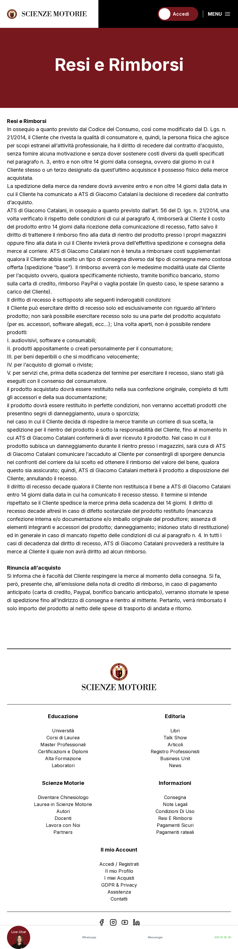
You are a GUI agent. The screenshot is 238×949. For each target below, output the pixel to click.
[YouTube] (124, 922)
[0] (147, 14)
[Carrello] (147, 14)
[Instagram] (113, 922)
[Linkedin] (136, 922)
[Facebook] (101, 922)
